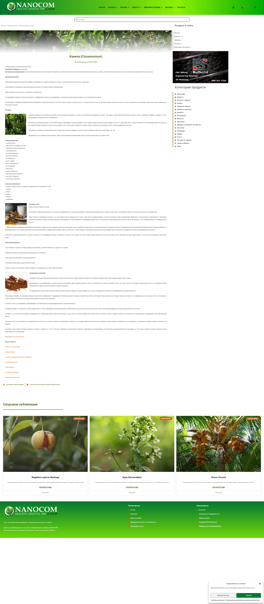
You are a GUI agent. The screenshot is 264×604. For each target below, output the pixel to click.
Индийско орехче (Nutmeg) (45, 477)
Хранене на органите (12, 377)
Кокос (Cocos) (218, 477)
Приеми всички (223, 595)
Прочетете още (45, 487)
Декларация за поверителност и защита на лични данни (243, 600)
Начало (3, 25)
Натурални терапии (11, 372)
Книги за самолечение (12, 347)
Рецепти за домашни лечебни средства (18, 357)
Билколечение (12, 25)
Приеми (249, 595)
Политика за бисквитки (218, 600)
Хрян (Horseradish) (132, 477)
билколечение (45, 384)
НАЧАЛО (102, 7)
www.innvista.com (18, 337)
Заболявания (9, 367)
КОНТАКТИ (181, 7)
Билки (38, 384)
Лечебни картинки (11, 362)
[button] (260, 584)
